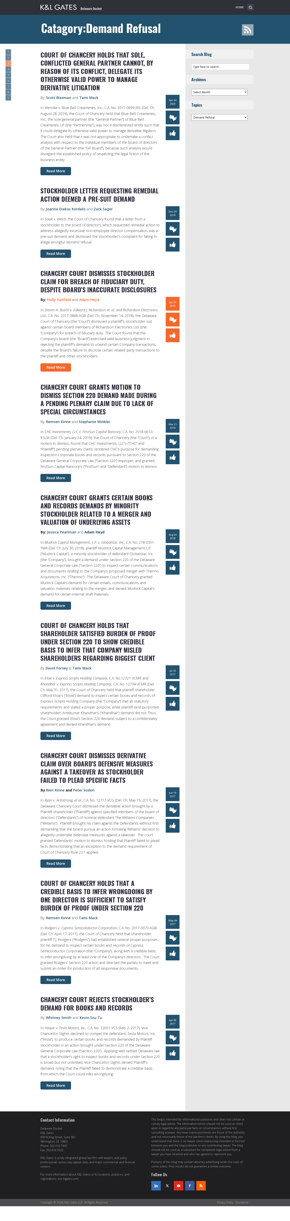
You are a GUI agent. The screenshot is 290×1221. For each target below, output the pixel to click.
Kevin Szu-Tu (91, 1017)
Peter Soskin (83, 790)
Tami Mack (88, 97)
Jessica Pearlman (62, 532)
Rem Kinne (55, 790)
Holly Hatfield (59, 299)
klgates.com (70, 1179)
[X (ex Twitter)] (167, 1185)
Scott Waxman (58, 97)
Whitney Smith (58, 1017)
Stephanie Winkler (94, 421)
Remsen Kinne (59, 421)
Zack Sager (103, 209)
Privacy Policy (225, 1202)
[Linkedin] (156, 1185)
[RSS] (201, 1185)
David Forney (56, 668)
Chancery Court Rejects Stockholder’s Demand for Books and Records (97, 1003)
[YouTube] (178, 1185)
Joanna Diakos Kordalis (66, 209)
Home (240, 7)
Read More (55, 171)
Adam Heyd (89, 299)
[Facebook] (190, 1185)
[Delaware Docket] (71, 6)
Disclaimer (242, 1202)
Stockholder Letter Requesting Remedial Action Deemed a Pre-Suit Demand (99, 194)
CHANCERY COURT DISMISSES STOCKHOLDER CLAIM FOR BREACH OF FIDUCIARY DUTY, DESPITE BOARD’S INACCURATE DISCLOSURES (98, 281)
